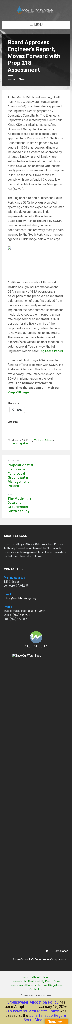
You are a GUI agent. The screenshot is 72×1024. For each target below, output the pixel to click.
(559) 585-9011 (22, 614)
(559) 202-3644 (35, 610)
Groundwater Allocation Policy (32, 1002)
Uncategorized (20, 443)
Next (10, 494)
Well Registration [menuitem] (54, 985)
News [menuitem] (57, 981)
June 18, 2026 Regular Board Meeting (45, 1017)
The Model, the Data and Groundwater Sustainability (19, 504)
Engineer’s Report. (51, 351)
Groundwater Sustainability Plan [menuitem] (31, 981)
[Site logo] (36, 13)
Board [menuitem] (46, 977)
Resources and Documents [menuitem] (24, 985)
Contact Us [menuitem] (36, 989)
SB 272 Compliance (56, 950)
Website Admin (43, 440)
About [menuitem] (36, 977)
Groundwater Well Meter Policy (32, 1011)
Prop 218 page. (19, 392)
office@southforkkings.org (20, 598)
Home (11, 79)
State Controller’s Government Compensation (40, 959)
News (22, 79)
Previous (13, 460)
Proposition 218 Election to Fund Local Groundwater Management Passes (20, 475)
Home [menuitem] (25, 977)
